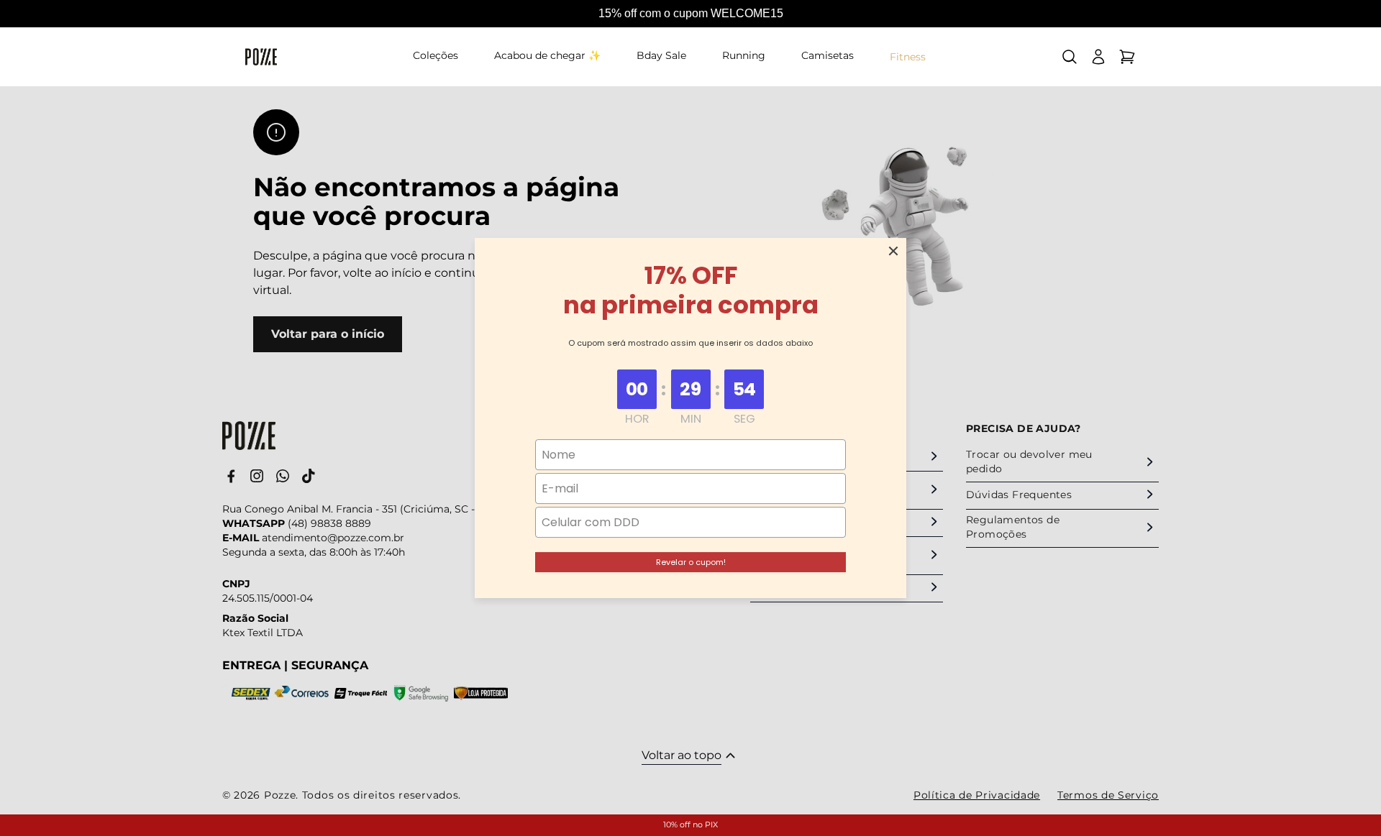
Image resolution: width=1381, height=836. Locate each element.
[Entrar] (1098, 56)
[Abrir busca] (1069, 56)
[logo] (261, 56)
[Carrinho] (1127, 56)
